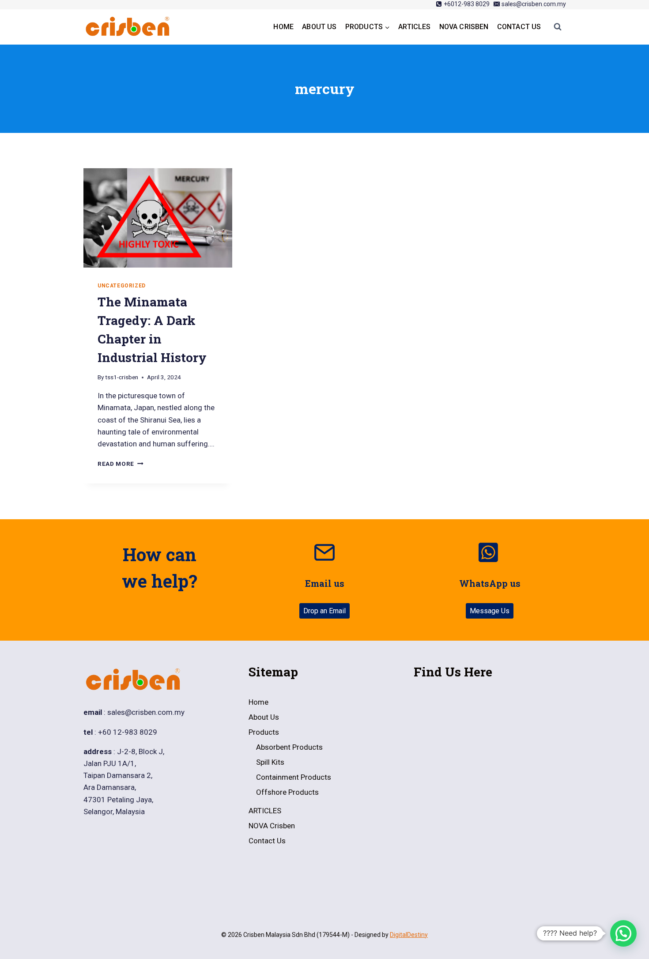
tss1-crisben (121, 377)
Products (264, 732)
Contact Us (519, 27)
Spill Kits (270, 762)
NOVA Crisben (464, 27)
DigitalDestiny (409, 934)
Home (283, 27)
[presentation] (157, 218)
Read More (120, 463)
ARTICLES (414, 27)
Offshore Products (287, 792)
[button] (623, 933)
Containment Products (293, 777)
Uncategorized (122, 286)
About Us (319, 27)
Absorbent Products (289, 747)
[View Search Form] (558, 27)
